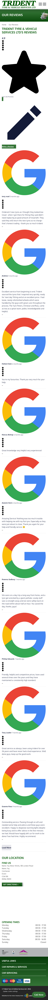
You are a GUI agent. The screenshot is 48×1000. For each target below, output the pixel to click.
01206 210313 (6, 879)
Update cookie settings (10, 991)
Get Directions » (10, 884)
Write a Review (8, 147)
